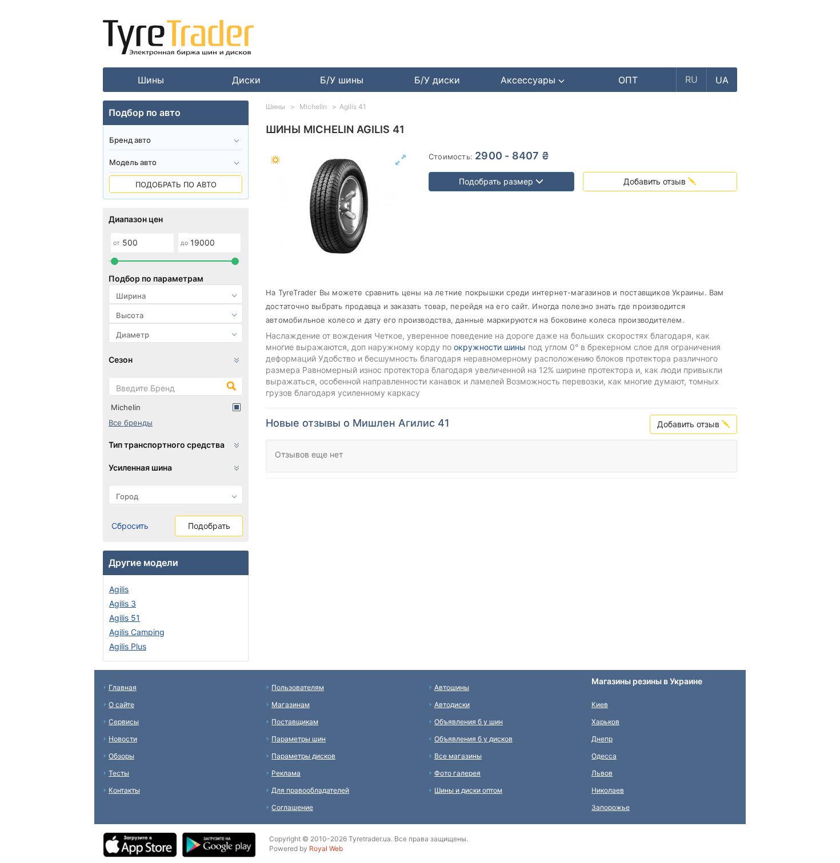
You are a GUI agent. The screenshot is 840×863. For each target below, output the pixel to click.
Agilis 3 (122, 603)
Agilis (119, 589)
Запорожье (610, 807)
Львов (602, 773)
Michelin (126, 407)
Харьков (605, 721)
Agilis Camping (137, 632)
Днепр (602, 738)
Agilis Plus (127, 646)
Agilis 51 (124, 618)
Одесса (604, 756)
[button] (533, 80)
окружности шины (490, 347)
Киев (599, 704)
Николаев (607, 790)
